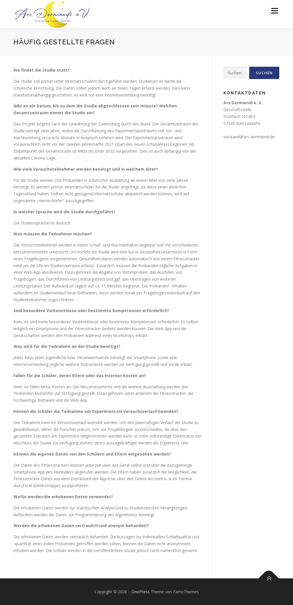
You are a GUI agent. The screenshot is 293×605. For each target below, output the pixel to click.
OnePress (141, 591)
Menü (275, 10)
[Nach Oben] (269, 578)
